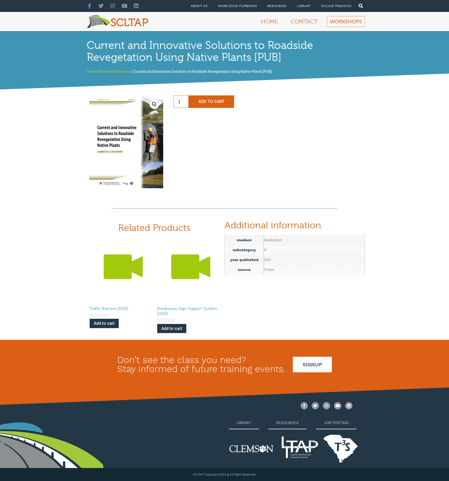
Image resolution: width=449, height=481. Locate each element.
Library (304, 6)
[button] (361, 6)
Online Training (336, 6)
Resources (277, 6)
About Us (199, 6)
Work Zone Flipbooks (237, 6)
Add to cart (211, 101)
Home (269, 21)
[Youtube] (124, 6)
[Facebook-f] (89, 6)
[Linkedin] (136, 6)
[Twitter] (101, 6)
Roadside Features (115, 71)
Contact (304, 21)
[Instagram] (113, 6)
